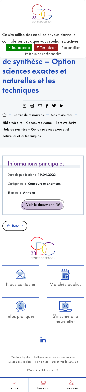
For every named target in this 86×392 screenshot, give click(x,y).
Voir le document (40, 204)
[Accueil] (4, 115)
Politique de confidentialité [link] (43, 53)
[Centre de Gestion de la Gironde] (43, 248)
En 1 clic (14, 387)
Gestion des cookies (19, 362)
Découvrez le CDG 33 (65, 362)
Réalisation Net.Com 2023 (43, 370)
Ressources (43, 387)
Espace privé (71, 387)
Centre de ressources (29, 115)
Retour (17, 225)
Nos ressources (61, 115)
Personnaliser (71, 47)
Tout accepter (20, 47)
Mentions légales (20, 357)
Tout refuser (47, 47)
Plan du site (41, 362)
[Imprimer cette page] (32, 105)
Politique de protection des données (54, 357)
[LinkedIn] (43, 340)
